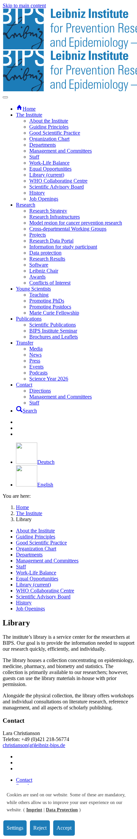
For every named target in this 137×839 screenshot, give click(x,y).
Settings (15, 828)
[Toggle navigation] (5, 97)
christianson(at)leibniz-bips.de (34, 745)
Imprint (34, 809)
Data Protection (62, 809)
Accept (64, 828)
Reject (40, 828)
